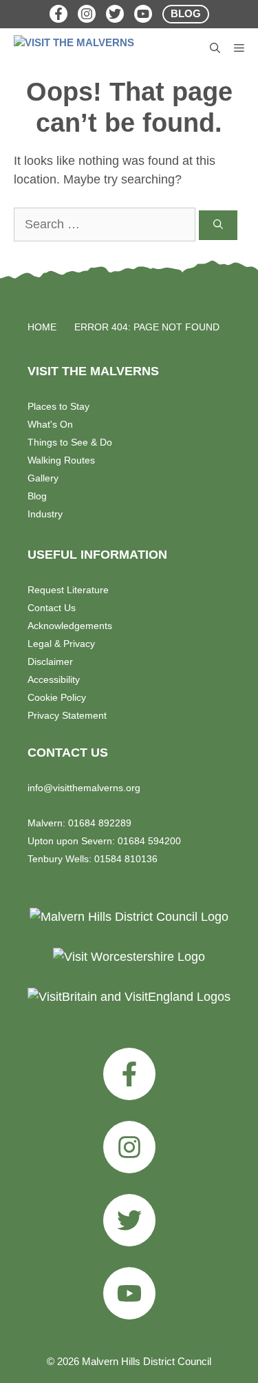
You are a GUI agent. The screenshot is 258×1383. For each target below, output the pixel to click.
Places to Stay (58, 406)
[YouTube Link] (143, 14)
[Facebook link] (129, 1074)
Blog (37, 495)
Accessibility (54, 679)
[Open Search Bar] (215, 49)
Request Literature (68, 589)
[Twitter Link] (115, 14)
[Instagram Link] (87, 14)
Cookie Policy (57, 697)
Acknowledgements (70, 625)
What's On (50, 424)
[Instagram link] (129, 1147)
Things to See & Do (70, 442)
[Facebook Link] (58, 14)
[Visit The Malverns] (77, 49)
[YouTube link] (129, 1293)
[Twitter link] (129, 1220)
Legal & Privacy (61, 643)
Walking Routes (61, 460)
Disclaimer (50, 661)
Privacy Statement (67, 715)
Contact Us (52, 607)
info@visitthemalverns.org (84, 787)
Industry (45, 513)
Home (42, 326)
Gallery (43, 478)
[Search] (218, 225)
